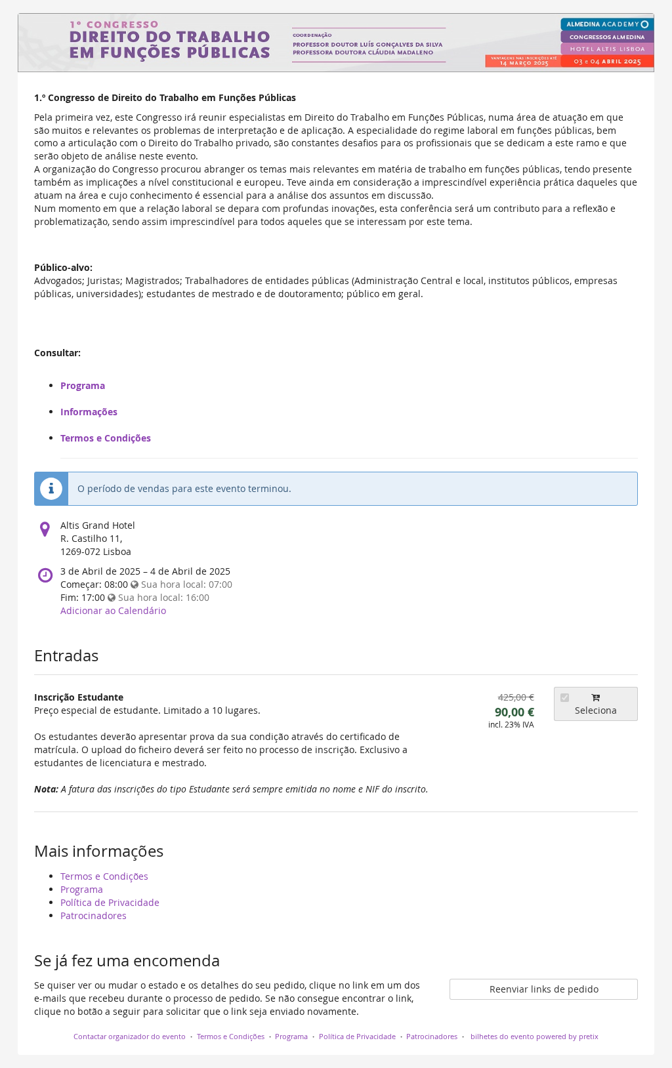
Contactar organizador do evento (130, 1036)
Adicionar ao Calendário (113, 610)
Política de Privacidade (109, 902)
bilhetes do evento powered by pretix (533, 1036)
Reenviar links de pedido (544, 989)
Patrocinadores (93, 915)
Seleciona (596, 710)
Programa (82, 385)
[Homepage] (336, 42)
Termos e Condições (105, 438)
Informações (88, 411)
